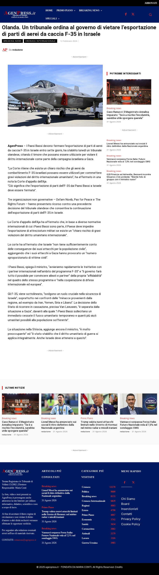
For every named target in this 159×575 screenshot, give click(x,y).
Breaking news (12, 41)
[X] (133, 14)
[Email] (144, 49)
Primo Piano (87, 418)
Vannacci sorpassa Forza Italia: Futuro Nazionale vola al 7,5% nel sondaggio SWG (128, 160)
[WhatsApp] (135, 49)
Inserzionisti (129, 509)
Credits (119, 567)
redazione (17, 49)
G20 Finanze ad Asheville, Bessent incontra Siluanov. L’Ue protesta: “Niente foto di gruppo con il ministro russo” (129, 177)
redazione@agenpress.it (25, 540)
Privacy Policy (130, 519)
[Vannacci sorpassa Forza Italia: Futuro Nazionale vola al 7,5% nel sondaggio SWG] (138, 404)
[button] (150, 14)
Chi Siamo (128, 499)
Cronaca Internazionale (40, 41)
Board (125, 504)
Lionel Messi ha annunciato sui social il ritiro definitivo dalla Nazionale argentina (127, 144)
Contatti (126, 514)
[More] (90, 368)
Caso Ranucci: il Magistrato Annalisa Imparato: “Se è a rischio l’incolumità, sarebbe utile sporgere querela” (128, 114)
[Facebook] (125, 14)
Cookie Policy (130, 524)
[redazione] (5, 50)
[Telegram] (153, 49)
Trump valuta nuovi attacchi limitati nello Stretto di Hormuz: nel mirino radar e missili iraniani (99, 424)
